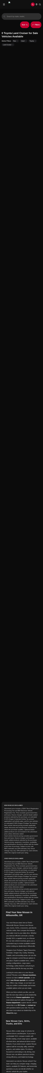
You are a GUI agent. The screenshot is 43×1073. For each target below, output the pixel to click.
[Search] (39, 4)
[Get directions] (36, 4)
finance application (23, 997)
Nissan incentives (29, 975)
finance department (13, 1002)
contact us (31, 1005)
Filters (37, 25)
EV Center (21, 1005)
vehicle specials (24, 978)
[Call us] (33, 4)
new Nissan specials (18, 980)
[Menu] (4, 4)
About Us (9, 1013)
